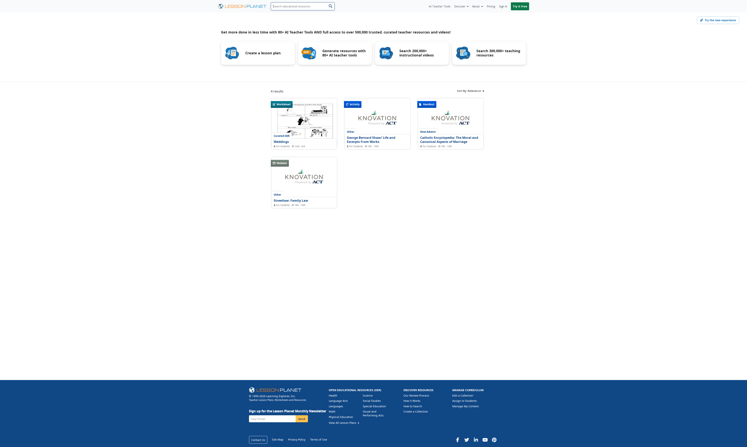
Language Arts (338, 401)
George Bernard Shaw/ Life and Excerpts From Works (371, 140)
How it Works (411, 401)
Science (368, 395)
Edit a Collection (462, 395)
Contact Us (258, 440)
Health (333, 395)
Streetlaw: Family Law (291, 200)
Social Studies (372, 401)
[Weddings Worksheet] (304, 123)
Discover (459, 6)
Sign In (503, 6)
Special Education (374, 406)
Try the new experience (720, 20)
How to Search (412, 406)
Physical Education (341, 417)
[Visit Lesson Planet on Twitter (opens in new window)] (467, 440)
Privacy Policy (296, 439)
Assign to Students (464, 401)
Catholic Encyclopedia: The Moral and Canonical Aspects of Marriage (449, 140)
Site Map (277, 439)
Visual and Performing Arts (373, 413)
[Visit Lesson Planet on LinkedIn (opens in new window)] (476, 440)
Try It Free (520, 6)
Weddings (281, 142)
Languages (336, 406)
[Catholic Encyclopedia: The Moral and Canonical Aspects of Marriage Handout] (450, 120)
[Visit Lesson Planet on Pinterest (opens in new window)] (494, 440)
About (476, 6)
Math (332, 411)
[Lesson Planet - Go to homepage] (244, 6)
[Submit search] (330, 6)
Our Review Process (416, 395)
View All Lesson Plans (343, 423)
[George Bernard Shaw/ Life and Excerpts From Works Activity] (377, 120)
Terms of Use (318, 439)
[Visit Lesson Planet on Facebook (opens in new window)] (457, 440)
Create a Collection (415, 411)
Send (301, 419)
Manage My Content (465, 406)
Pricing (491, 6)
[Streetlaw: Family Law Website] (304, 178)
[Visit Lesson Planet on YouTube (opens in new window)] (485, 440)
